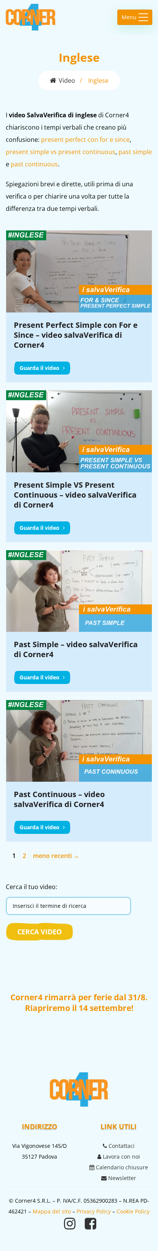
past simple (135, 152)
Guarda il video (40, 368)
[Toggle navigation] (134, 17)
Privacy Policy (94, 1211)
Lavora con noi (120, 1156)
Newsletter (121, 1178)
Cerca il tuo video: (31, 887)
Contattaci (121, 1145)
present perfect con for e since (85, 139)
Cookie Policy (133, 1211)
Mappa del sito (52, 1211)
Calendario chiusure (121, 1167)
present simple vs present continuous (60, 152)
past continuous (34, 164)
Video (67, 80)
